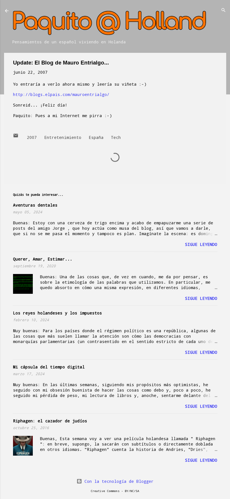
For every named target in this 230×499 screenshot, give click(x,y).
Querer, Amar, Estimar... (42, 259)
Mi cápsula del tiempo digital (49, 367)
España (96, 137)
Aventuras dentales (35, 205)
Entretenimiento (62, 137)
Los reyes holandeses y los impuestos (57, 313)
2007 (32, 137)
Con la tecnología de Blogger (118, 481)
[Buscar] (223, 10)
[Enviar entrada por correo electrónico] (15, 136)
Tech (116, 137)
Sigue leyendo (201, 244)
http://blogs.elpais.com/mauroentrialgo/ (61, 94)
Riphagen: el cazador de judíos (50, 420)
